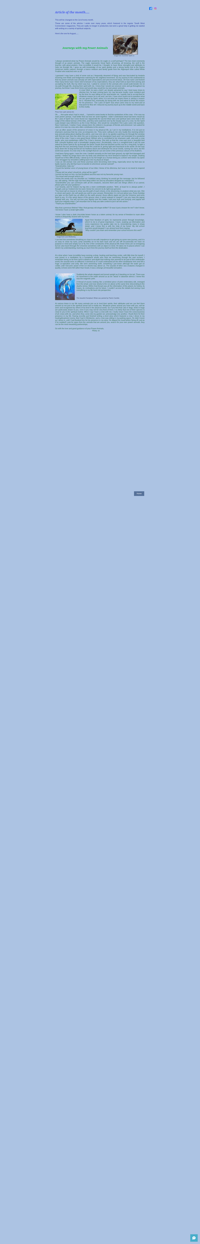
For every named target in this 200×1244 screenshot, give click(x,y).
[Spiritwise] (150, 8)
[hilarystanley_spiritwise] (155, 8)
